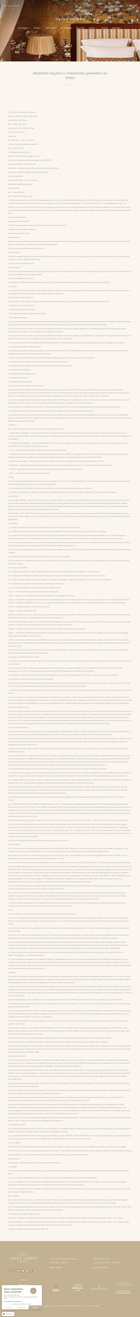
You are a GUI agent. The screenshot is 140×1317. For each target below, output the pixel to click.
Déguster (50, 28)
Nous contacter (100, 1267)
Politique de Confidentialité (70, 1306)
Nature (104, 28)
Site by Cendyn (93, 1306)
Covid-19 (23, 1280)
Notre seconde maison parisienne (123, 1292)
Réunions (80, 28)
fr (106, 1306)
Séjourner (22, 28)
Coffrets (133, 6)
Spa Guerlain (66, 28)
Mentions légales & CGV (43, 1306)
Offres (37, 28)
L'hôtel (92, 28)
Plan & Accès (55, 1267)
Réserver (116, 28)
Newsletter (23, 1284)
